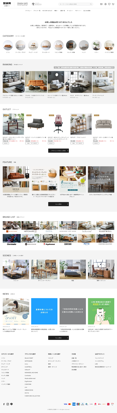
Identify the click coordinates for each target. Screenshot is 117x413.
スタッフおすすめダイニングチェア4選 (100, 194)
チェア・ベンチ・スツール (68, 67)
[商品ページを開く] (13, 82)
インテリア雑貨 (109, 67)
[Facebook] (4, 404)
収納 (94, 67)
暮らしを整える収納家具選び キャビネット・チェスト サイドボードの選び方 (43, 195)
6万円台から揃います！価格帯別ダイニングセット (72, 195)
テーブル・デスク (85, 67)
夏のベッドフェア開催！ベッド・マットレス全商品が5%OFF (15, 330)
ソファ (56, 67)
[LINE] (11, 404)
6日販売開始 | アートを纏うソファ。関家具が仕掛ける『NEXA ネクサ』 (15, 195)
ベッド (100, 67)
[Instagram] (8, 404)
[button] (75, 4)
